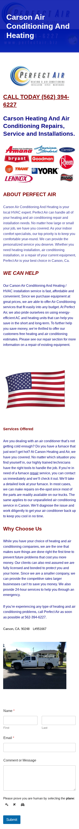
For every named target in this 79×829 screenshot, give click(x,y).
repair (34, 473)
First (6, 727)
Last (44, 727)
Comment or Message (19, 760)
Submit (11, 820)
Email (8, 738)
